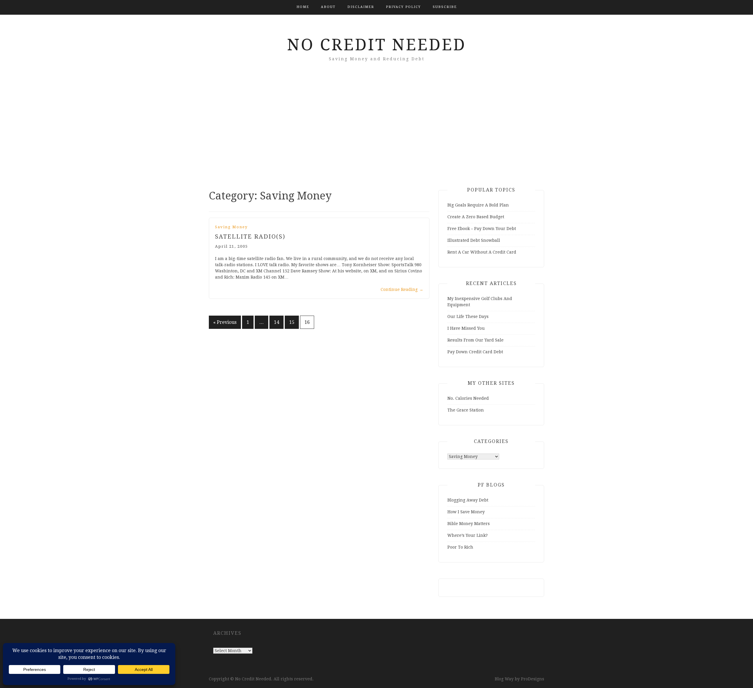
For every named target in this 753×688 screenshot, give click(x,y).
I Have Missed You (466, 328)
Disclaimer (360, 7)
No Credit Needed (376, 44)
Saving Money (231, 227)
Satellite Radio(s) (250, 236)
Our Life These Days (468, 316)
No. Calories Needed (468, 398)
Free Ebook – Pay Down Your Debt (481, 228)
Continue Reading (402, 289)
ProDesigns (532, 679)
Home (302, 7)
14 (276, 322)
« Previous (224, 322)
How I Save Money (466, 511)
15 (291, 322)
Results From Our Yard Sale (475, 340)
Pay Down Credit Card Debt (475, 351)
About (328, 7)
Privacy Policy (403, 7)
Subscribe (445, 7)
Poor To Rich (460, 547)
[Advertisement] (376, 134)
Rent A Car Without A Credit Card (481, 252)
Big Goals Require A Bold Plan (478, 205)
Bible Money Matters (468, 523)
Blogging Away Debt (467, 500)
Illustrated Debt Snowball (473, 240)
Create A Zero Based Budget (475, 216)
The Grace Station (465, 410)
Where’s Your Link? (467, 535)
